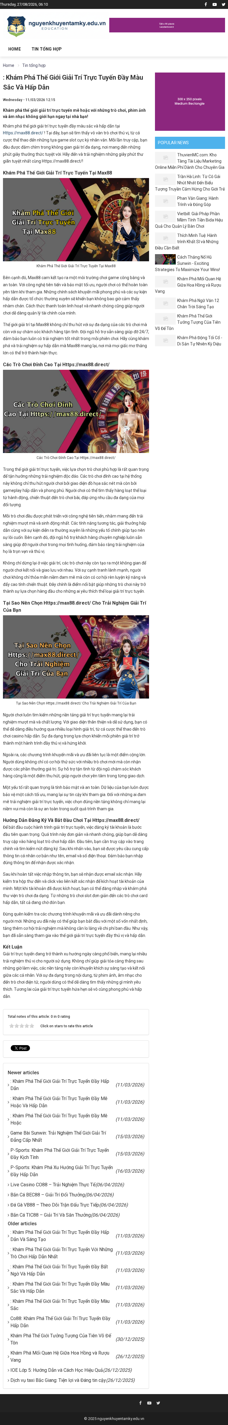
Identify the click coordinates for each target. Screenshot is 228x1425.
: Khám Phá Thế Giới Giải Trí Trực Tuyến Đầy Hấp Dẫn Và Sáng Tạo (59, 1235)
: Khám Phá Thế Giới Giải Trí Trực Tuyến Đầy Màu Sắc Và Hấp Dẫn (60, 1287)
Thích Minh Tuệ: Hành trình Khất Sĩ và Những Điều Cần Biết (186, 241)
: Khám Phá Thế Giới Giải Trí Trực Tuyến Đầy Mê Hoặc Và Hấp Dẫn (58, 1102)
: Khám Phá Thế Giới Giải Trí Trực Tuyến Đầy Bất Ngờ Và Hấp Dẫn (59, 1270)
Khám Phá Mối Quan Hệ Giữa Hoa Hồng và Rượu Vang (59, 1356)
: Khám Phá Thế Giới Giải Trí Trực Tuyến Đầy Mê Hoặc (58, 1119)
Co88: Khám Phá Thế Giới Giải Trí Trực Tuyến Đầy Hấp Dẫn (60, 1322)
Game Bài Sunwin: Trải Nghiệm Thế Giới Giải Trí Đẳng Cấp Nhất (58, 1136)
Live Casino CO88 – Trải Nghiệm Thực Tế (52, 1185)
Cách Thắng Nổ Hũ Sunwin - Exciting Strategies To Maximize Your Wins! (187, 263)
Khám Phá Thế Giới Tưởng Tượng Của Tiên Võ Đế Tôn (60, 1339)
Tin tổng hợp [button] (46, 49)
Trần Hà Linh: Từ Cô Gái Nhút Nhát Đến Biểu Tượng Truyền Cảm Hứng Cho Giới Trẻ (190, 182)
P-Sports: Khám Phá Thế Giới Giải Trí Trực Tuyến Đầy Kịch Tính (59, 1153)
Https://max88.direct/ (23, 132)
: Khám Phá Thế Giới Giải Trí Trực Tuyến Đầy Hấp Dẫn (59, 1084)
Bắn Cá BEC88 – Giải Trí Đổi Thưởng (47, 1195)
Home (14, 49)
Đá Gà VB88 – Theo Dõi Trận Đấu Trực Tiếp (54, 1205)
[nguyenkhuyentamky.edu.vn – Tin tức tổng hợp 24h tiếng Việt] (56, 24)
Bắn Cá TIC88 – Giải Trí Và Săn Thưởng (50, 1215)
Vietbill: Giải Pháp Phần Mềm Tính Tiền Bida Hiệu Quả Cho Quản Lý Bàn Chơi (189, 220)
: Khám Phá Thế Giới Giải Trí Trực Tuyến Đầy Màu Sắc (60, 1304)
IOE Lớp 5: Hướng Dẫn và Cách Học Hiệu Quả (56, 1370)
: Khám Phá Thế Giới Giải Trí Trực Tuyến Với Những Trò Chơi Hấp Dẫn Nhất (61, 1253)
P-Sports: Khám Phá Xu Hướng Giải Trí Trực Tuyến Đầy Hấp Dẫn (61, 1171)
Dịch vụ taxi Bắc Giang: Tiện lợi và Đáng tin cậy (58, 1380)
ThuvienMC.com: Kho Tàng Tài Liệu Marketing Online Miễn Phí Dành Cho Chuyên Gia (189, 161)
